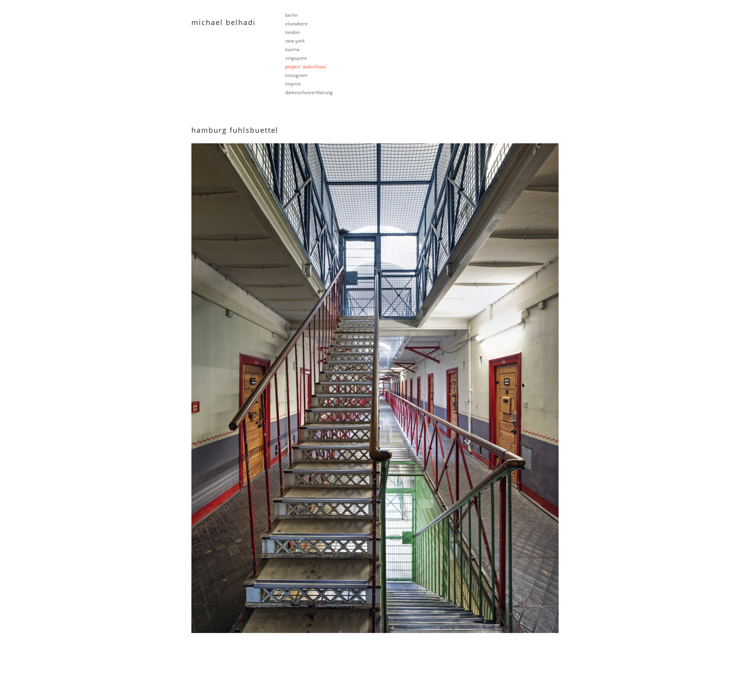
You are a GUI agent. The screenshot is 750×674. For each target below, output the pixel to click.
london (292, 32)
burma (292, 49)
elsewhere (296, 23)
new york (295, 40)
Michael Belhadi (223, 22)
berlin (291, 15)
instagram (296, 75)
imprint (293, 83)
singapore (296, 58)
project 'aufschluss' (306, 66)
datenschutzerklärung (309, 92)
